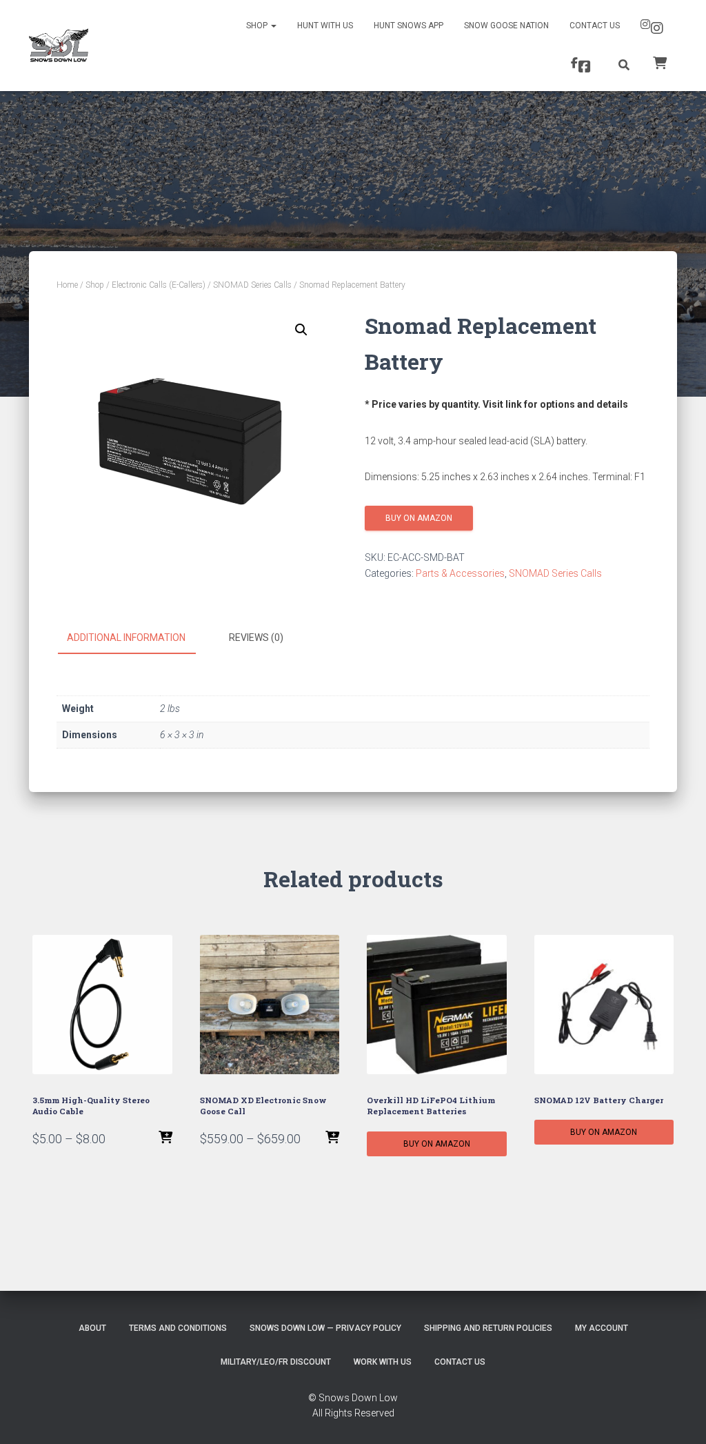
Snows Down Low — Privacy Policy (325, 1328)
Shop (258, 25)
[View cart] (660, 62)
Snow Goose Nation (506, 25)
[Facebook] (583, 65)
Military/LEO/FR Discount (276, 1362)
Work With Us (383, 1362)
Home (67, 285)
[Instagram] (653, 26)
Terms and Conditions (178, 1328)
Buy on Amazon (418, 518)
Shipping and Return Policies (488, 1328)
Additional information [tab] (126, 637)
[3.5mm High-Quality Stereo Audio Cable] (102, 1005)
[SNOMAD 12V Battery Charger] (604, 1005)
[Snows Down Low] (59, 45)
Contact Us (594, 25)
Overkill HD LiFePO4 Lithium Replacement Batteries (431, 1105)
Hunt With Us (325, 25)
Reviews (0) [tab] (256, 637)
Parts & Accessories (460, 573)
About (92, 1328)
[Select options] (165, 1138)
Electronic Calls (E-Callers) (158, 285)
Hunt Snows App (408, 25)
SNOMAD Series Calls (252, 285)
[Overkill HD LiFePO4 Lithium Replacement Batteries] (437, 1005)
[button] (301, 329)
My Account (601, 1328)
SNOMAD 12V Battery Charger (598, 1100)
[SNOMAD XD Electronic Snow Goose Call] (270, 1005)
